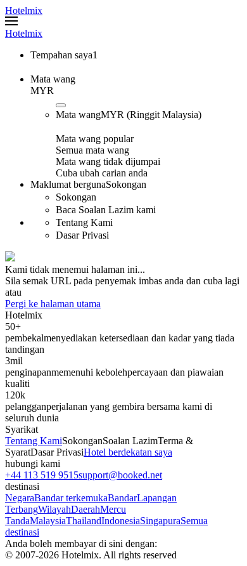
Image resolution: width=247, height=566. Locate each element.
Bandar (122, 497)
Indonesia (120, 520)
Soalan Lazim (130, 440)
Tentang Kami (33, 440)
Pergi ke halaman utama (53, 303)
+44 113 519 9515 (42, 475)
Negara (19, 497)
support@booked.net (120, 475)
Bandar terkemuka (71, 497)
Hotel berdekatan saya (128, 452)
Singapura (160, 520)
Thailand (83, 520)
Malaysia (48, 520)
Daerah (85, 509)
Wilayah (54, 509)
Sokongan (82, 440)
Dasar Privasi (57, 452)
